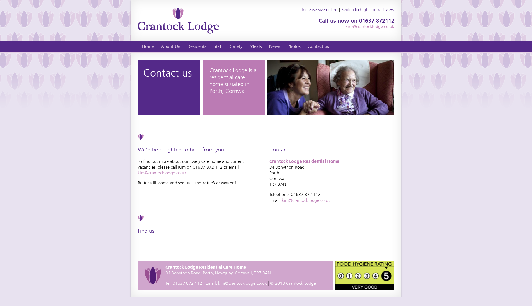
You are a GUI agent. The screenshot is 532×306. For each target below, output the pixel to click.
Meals (256, 46)
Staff (218, 46)
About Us (170, 46)
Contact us (318, 46)
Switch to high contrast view (367, 9)
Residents (196, 46)
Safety (236, 46)
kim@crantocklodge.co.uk (370, 26)
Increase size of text (320, 9)
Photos (294, 46)
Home (148, 46)
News (274, 46)
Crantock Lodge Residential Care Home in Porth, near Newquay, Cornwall (178, 20)
